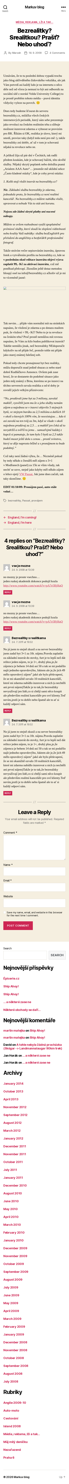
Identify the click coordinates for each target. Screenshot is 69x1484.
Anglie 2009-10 (14, 1402)
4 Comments (57, 52)
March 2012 (11, 1130)
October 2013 (13, 1091)
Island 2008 (12, 1426)
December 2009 (15, 1248)
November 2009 (15, 1256)
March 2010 (12, 1224)
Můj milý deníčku (15, 1442)
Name (8, 864)
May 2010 (10, 1209)
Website (8, 896)
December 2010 (15, 1185)
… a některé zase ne (17, 1002)
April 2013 (10, 1099)
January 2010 (13, 1240)
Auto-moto (11, 1410)
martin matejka (14, 1030)
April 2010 (10, 1217)
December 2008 (15, 1342)
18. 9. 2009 (35, 52)
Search (7, 948)
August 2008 (12, 1373)
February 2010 (14, 1232)
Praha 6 (8, 1457)
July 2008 (10, 1381)
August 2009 (12, 1279)
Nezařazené (12, 1449)
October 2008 (13, 1358)
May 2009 (10, 1303)
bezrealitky (14, 500)
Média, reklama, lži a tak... (34, 22)
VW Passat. (26, 474)
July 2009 (10, 1287)
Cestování (10, 1418)
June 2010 (11, 1201)
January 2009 (13, 1334)
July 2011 (10, 1170)
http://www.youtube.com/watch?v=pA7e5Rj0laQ (33, 586)
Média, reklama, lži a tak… (21, 1434)
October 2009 (13, 1264)
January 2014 (13, 1083)
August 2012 (12, 1123)
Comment (10, 832)
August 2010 (12, 1193)
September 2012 (15, 1115)
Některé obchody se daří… (22, 1010)
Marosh (16, 52)
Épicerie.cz (11, 978)
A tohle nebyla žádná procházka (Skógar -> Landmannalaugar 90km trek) (32, 1046)
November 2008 (15, 1350)
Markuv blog (34, 7)
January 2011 (13, 1177)
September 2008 (15, 1366)
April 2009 (11, 1311)
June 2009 (11, 1295)
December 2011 (14, 1146)
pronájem (37, 500)
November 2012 (14, 1107)
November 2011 (14, 1154)
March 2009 (12, 1319)
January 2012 (13, 1138)
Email (7, 880)
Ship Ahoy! (11, 986)
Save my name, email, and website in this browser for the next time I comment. (34, 914)
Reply (8, 592)
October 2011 (13, 1162)
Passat (26, 500)
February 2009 (14, 1326)
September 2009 (15, 1271)
